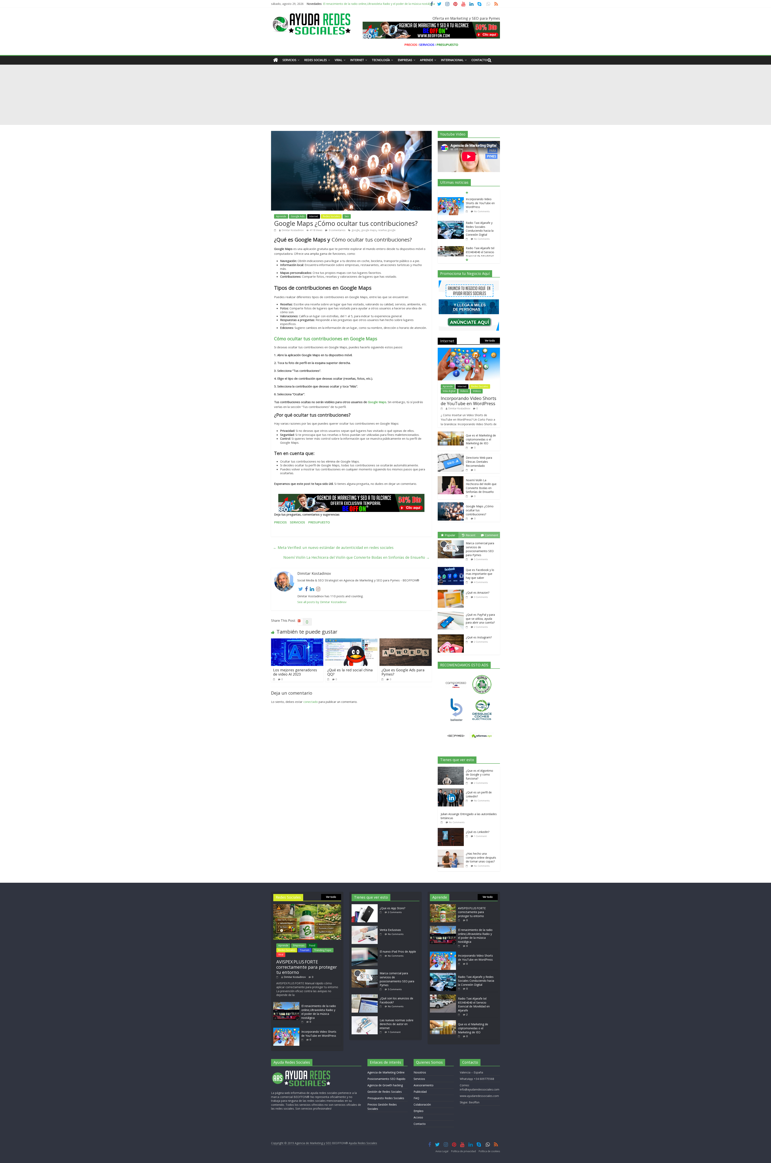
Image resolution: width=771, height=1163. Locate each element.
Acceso (418, 1117)
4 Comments (481, 582)
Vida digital (449, 391)
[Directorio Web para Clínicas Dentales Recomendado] (451, 456)
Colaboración (422, 1104)
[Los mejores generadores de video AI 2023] (297, 641)
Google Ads (297, 216)
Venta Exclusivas (390, 930)
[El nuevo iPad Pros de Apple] (366, 949)
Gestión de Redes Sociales (384, 1092)
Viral (338, 60)
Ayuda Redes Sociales (363, 1143)
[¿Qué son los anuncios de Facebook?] (366, 996)
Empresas (405, 60)
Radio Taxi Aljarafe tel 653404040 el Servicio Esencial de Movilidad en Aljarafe (480, 230)
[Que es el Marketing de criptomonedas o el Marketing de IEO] (451, 250)
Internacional (452, 60)
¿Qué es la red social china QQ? (350, 672)
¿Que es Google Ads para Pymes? (402, 672)
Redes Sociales (315, 60)
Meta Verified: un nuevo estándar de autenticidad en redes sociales (333, 547)
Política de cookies (489, 1151)
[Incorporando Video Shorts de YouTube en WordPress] (469, 350)
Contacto (479, 60)
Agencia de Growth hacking (385, 1085)
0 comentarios (336, 230)
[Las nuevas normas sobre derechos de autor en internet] (366, 1018)
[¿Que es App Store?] (366, 906)
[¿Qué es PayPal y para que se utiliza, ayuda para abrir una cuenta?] (452, 612)
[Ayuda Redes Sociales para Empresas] (275, 60)
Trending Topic (322, 950)
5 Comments (481, 559)
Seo (347, 216)
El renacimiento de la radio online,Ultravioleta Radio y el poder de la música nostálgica (318, 1012)
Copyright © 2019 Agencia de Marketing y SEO (301, 1143)
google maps (368, 230)
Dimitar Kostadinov (293, 230)
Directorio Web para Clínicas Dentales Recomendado (479, 461)
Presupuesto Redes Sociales (385, 1098)
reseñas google (387, 230)
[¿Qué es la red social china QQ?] (351, 641)
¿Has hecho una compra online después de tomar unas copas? (481, 857)
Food (312, 945)
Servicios (289, 60)
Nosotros (420, 1072)
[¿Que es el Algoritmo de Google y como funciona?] (452, 769)
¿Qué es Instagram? (479, 637)
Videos (464, 391)
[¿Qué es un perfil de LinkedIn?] (452, 790)
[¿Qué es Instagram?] (452, 634)
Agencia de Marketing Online (386, 1072)
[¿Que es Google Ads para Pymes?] (405, 641)
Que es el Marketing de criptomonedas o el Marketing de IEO (481, 254)
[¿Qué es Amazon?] (452, 590)
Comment (491, 535)
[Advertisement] (385, 95)
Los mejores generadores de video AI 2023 (295, 672)
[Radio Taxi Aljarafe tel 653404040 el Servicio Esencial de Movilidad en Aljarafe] (451, 224)
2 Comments (481, 240)
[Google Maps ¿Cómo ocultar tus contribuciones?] (451, 504)
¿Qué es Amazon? (477, 592)
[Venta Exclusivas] (366, 928)
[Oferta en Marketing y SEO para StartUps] (351, 503)
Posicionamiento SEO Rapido (386, 1079)
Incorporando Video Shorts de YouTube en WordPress (358, 4)
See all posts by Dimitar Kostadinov (322, 602)
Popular (450, 535)
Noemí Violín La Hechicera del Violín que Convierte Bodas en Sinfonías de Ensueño (356, 557)
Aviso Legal (441, 1151)
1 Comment (480, 836)
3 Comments (481, 596)
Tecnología (381, 60)
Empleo (418, 1111)
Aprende (426, 60)
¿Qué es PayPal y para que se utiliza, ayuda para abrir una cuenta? (480, 618)
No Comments (482, 215)
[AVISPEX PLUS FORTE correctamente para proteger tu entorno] (307, 906)
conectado (310, 702)
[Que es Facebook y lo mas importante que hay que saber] (452, 567)
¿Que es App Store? (392, 908)
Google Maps (377, 402)
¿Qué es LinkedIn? (477, 832)
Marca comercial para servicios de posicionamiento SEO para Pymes (480, 549)
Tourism (304, 950)
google (356, 230)
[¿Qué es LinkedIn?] (452, 830)
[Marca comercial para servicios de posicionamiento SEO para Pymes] (452, 540)
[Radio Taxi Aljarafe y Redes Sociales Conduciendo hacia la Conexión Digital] (451, 199)
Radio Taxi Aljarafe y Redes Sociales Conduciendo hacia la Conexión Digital (480, 205)
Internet (357, 60)
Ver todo (490, 340)
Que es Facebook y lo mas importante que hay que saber (480, 574)
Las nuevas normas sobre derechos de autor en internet (396, 1024)
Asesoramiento (423, 1085)
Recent (470, 535)
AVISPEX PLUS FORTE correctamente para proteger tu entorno (306, 967)
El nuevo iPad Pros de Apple (398, 951)
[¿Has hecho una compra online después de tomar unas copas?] (452, 852)
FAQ (416, 1098)
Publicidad (420, 1092)
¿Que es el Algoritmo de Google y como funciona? (479, 774)
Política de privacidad (463, 1151)
